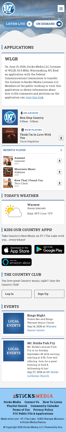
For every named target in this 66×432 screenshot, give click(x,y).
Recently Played (14, 150)
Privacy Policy (43, 409)
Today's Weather (21, 195)
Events (11, 306)
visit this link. (34, 97)
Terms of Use (21, 409)
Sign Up (43, 293)
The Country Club (22, 274)
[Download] (61, 138)
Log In (9, 293)
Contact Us (32, 402)
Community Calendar (45, 405)
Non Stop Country (32, 117)
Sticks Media (12, 402)
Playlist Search (17, 405)
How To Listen (52, 402)
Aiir (60, 427)
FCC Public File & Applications (33, 413)
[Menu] (61, 8)
